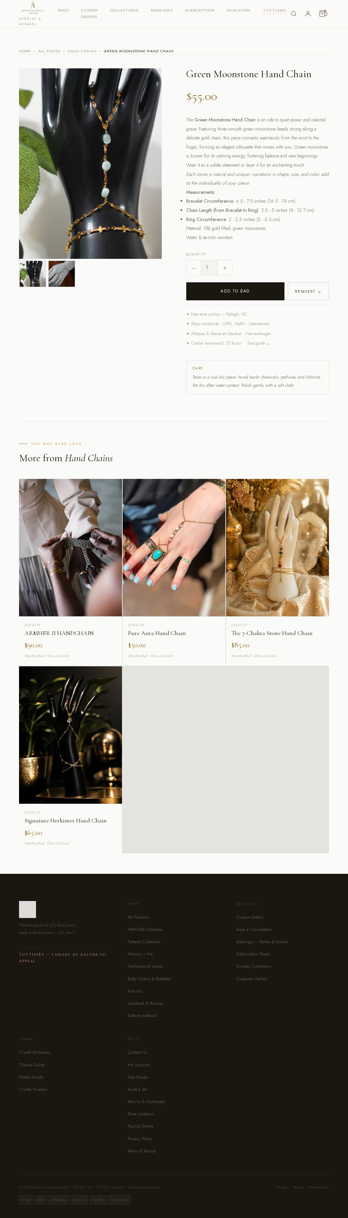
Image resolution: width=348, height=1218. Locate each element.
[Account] (308, 13)
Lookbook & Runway (146, 1003)
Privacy (281, 1187)
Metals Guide (31, 1077)
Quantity (196, 254)
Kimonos (135, 991)
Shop (63, 10)
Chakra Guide (32, 1065)
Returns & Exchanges (146, 1101)
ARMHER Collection (145, 929)
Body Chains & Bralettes (149, 978)
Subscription (200, 10)
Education (239, 10)
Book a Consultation (254, 929)
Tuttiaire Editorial (142, 1015)
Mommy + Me (140, 954)
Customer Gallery (252, 978)
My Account (139, 1065)
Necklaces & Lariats (145, 966)
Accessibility (319, 1187)
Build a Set (137, 1089)
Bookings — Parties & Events (262, 941)
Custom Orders (250, 917)
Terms (298, 1187)
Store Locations (141, 1114)
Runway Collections (254, 966)
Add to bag (235, 291)
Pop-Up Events (140, 1126)
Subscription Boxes (253, 954)
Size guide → (258, 343)
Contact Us (137, 1052)
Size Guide (137, 1077)
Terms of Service (142, 1151)
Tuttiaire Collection (144, 941)
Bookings (162, 10)
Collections (124, 10)
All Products (138, 917)
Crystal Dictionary (34, 1052)
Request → (308, 291)
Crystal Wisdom (33, 1089)
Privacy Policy (140, 1138)
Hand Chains (82, 51)
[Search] (293, 13)
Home (25, 51)
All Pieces (49, 51)
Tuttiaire (275, 10)
